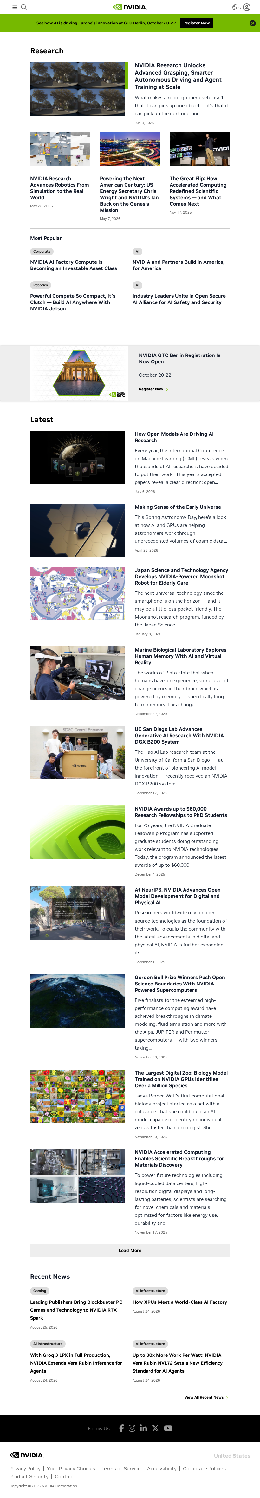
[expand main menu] (15, 7)
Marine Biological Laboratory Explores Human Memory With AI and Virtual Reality (180, 656)
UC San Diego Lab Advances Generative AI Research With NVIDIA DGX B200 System (179, 735)
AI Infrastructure (150, 1291)
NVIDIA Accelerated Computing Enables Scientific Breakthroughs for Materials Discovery (179, 1158)
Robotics (40, 285)
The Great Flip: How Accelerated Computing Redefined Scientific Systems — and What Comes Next (198, 191)
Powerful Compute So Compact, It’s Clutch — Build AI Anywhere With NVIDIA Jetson (72, 302)
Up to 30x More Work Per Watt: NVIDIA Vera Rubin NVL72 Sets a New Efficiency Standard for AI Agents (178, 1363)
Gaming (39, 1291)
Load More (130, 1250)
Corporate (41, 251)
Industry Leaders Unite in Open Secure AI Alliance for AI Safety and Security (179, 299)
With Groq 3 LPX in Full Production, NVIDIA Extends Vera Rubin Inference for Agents (76, 1363)
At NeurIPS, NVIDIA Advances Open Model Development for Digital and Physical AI (178, 895)
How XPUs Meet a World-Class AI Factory (180, 1302)
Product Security (29, 1476)
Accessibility (162, 1468)
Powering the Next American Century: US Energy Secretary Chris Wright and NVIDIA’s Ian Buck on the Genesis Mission (129, 194)
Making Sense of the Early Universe (178, 507)
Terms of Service (121, 1468)
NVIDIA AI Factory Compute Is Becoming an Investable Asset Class (73, 265)
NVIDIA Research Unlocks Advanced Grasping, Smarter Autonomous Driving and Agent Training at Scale (178, 76)
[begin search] (24, 7)
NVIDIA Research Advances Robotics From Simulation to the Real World (59, 188)
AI (137, 251)
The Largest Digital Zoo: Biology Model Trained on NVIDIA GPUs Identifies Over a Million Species (181, 1079)
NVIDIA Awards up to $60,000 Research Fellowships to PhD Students (181, 811)
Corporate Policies (204, 1468)
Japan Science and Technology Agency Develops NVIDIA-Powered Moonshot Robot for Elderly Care (181, 576)
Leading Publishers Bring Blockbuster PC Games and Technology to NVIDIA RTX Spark (76, 1310)
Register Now (151, 389)
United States (232, 1455)
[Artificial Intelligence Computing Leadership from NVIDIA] (129, 7)
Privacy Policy (25, 1468)
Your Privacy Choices (71, 1468)
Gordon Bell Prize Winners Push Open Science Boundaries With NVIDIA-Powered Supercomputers (180, 983)
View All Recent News (204, 1397)
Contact (64, 1476)
